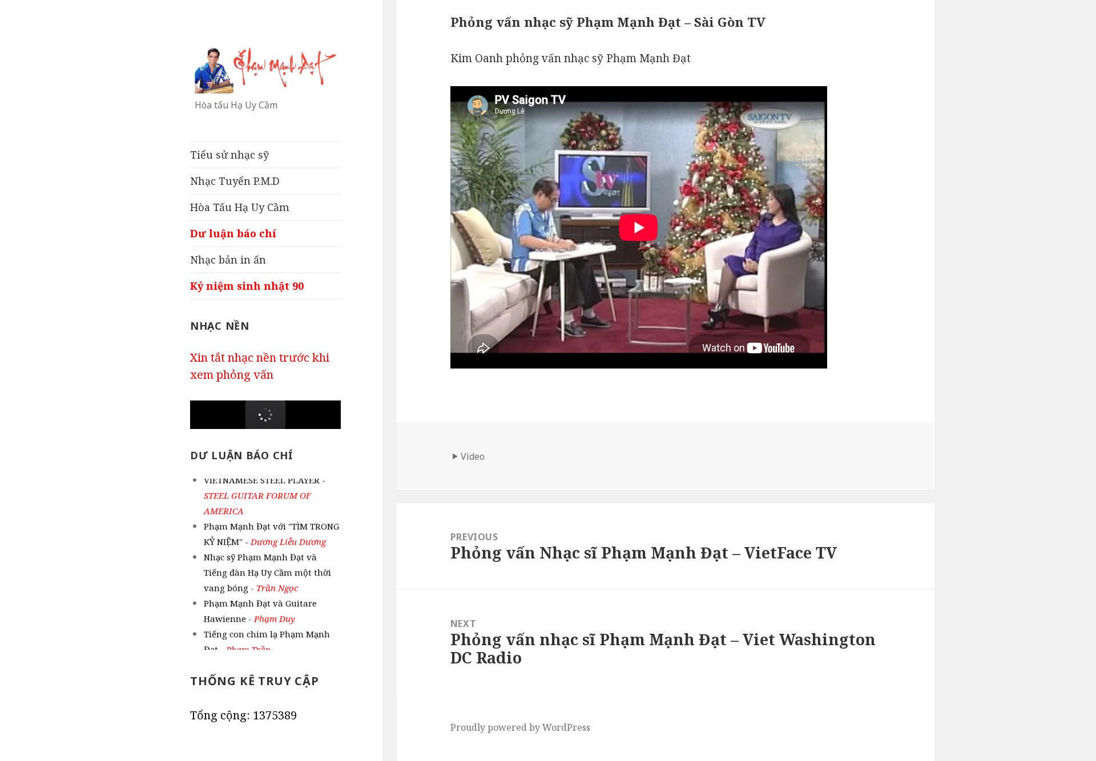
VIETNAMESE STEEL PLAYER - (264, 492)
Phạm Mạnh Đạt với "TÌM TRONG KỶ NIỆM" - (271, 530)
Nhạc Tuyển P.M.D (235, 181)
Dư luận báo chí (233, 233)
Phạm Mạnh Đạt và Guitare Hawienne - (260, 607)
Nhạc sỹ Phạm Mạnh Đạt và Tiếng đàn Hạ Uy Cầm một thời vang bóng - (267, 569)
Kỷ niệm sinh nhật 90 (247, 286)
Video (473, 456)
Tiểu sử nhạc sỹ (229, 154)
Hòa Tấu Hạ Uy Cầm (239, 207)
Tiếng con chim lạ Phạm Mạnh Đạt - (267, 638)
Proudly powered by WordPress (520, 727)
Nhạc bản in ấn (228, 259)
